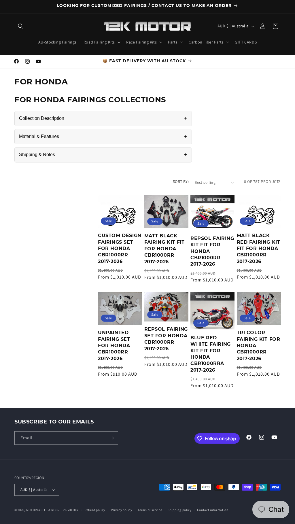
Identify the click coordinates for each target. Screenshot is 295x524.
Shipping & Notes (103, 155)
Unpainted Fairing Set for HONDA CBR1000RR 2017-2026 (114, 345)
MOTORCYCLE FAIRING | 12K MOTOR (52, 510)
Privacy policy (121, 510)
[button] (20, 26)
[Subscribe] (111, 438)
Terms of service (150, 510)
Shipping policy (180, 510)
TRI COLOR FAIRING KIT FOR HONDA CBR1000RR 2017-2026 (258, 345)
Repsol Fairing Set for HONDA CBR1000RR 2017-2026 (166, 338)
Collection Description (103, 118)
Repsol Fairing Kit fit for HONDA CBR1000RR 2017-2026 (212, 251)
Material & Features (103, 136)
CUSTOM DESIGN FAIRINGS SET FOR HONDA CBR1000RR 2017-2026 (119, 248)
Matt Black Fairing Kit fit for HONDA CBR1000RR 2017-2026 (164, 248)
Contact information (212, 510)
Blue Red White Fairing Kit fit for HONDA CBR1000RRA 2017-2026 (210, 354)
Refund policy (95, 510)
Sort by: (181, 181)
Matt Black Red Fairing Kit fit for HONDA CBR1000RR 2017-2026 (258, 248)
